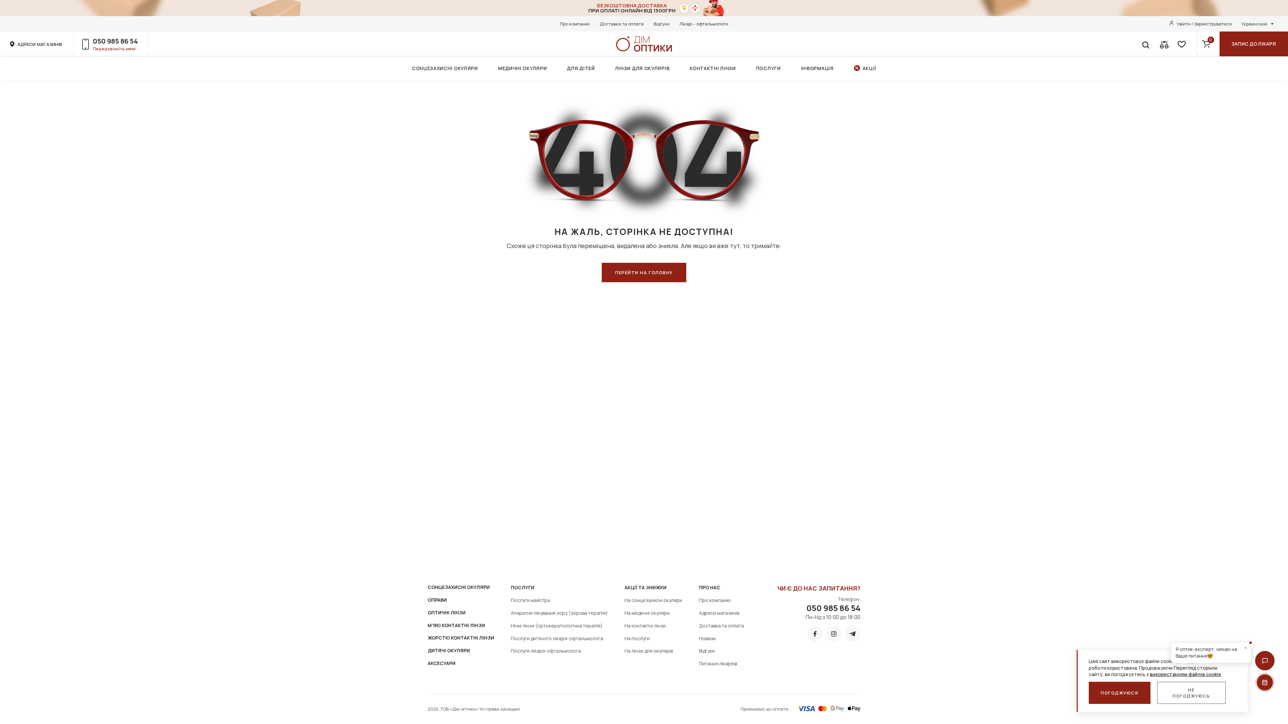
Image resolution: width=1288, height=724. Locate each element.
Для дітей (581, 68)
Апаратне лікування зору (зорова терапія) (559, 613)
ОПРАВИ (437, 600)
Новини (707, 638)
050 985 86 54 (115, 41)
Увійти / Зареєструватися (1204, 24)
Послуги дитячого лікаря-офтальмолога (557, 638)
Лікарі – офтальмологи (704, 24)
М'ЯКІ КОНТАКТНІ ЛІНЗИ (456, 625)
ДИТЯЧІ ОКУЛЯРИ (449, 650)
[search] (1145, 44)
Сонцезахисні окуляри (445, 68)
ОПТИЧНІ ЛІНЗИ (447, 612)
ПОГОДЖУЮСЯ (1119, 693)
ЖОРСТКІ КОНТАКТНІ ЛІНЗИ (461, 638)
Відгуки (661, 24)
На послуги (637, 638)
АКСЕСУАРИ (441, 663)
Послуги (768, 68)
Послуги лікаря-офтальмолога (546, 651)
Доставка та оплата (622, 24)
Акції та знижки (645, 587)
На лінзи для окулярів (649, 651)
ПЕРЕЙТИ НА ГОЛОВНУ (644, 272)
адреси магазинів (39, 44)
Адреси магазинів (719, 613)
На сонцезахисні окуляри (653, 600)
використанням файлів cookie (1185, 674)
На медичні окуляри (647, 613)
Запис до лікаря (1254, 44)
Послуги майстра (530, 600)
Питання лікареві (718, 663)
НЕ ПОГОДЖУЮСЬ (1191, 693)
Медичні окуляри (522, 68)
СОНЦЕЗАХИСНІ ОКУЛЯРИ (459, 587)
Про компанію (575, 24)
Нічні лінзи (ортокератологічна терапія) (556, 625)
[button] (1265, 660)
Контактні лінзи (713, 68)
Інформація (817, 68)
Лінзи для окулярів (642, 68)
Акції (869, 68)
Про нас (709, 587)
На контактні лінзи (645, 625)
